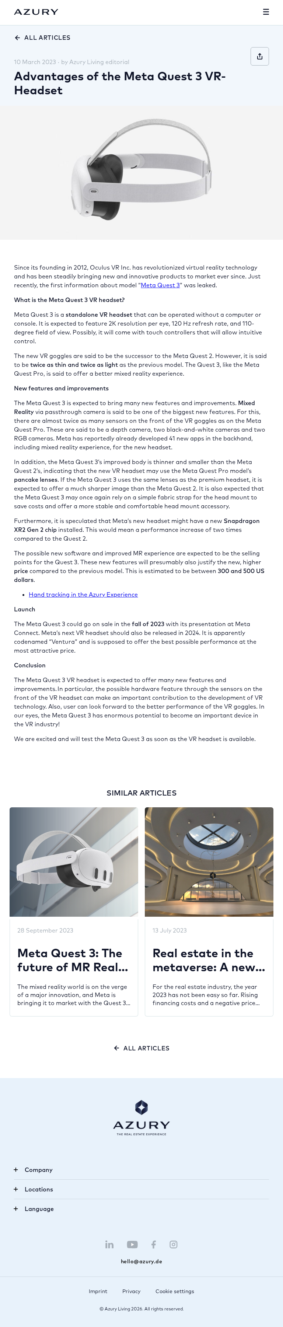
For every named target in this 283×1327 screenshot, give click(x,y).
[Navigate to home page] (36, 12)
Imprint (98, 1291)
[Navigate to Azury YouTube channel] (132, 1244)
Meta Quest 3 (160, 285)
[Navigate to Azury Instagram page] (174, 1244)
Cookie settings (175, 1291)
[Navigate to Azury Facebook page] (153, 1244)
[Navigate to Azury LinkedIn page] (109, 1244)
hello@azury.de (142, 1261)
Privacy (131, 1291)
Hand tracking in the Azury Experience (83, 594)
